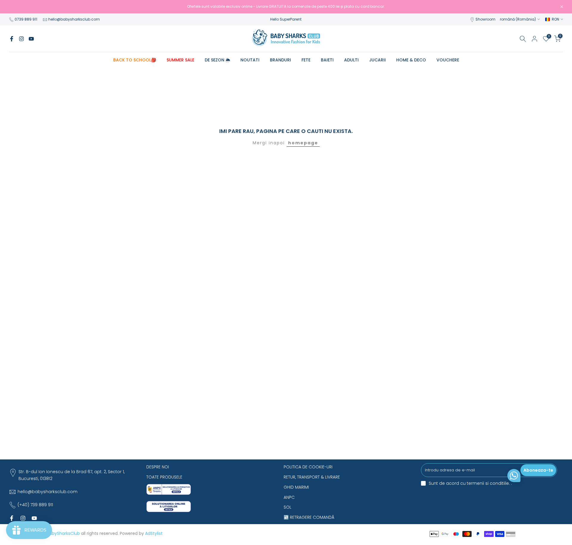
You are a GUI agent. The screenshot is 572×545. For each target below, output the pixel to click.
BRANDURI (280, 60)
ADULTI (351, 60)
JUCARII (377, 60)
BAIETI (327, 60)
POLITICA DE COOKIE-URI (308, 467)
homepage (303, 143)
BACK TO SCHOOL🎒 (134, 60)
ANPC (289, 497)
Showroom (485, 19)
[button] (513, 477)
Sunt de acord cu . (470, 483)
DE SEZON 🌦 (217, 60)
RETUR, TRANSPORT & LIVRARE (312, 477)
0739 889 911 (26, 19)
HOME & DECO (411, 60)
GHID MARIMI (296, 487)
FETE (305, 60)
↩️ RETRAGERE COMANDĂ (309, 517)
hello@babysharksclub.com (74, 19)
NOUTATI (249, 60)
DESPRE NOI (157, 467)
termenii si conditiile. (489, 483)
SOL (287, 507)
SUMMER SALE (180, 60)
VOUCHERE (447, 60)
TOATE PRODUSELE (164, 477)
